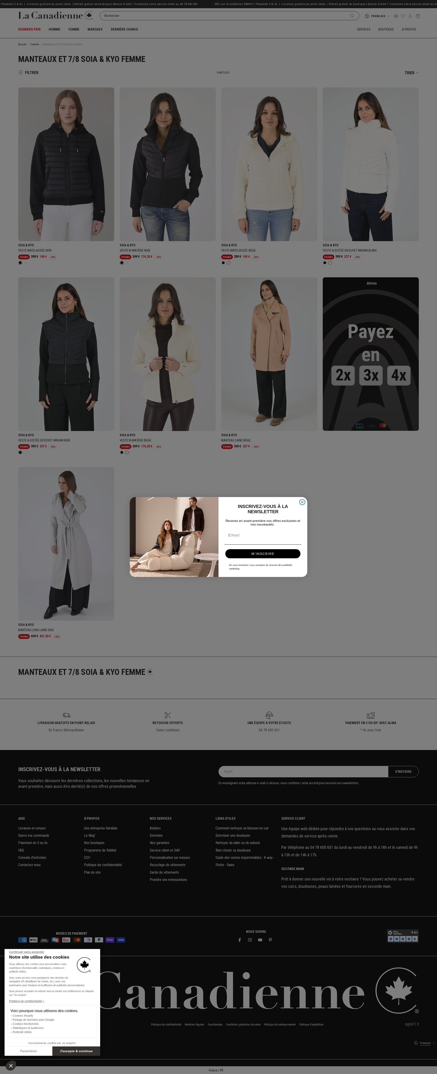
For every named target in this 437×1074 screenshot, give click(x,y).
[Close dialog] (302, 502)
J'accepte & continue (76, 1051)
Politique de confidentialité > (26, 1001)
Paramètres (28, 1051)
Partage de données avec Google (33, 1019)
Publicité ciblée (22, 1032)
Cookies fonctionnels (26, 1024)
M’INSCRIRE (263, 554)
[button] (10, 1065)
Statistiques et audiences (28, 1028)
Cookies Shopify (23, 1015)
